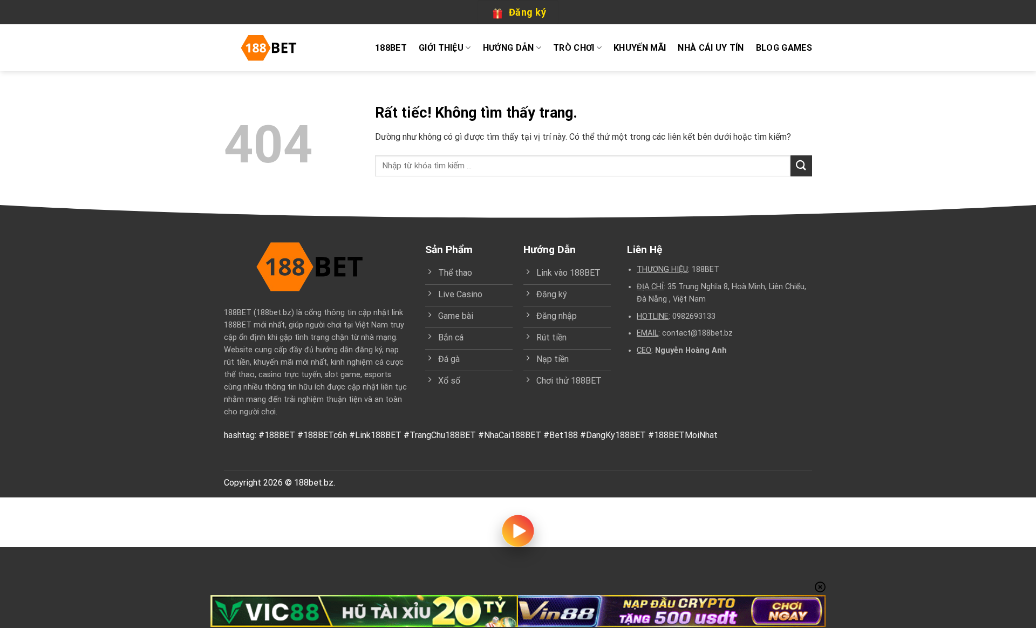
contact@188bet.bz (697, 333)
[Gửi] (801, 165)
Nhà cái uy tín (711, 48)
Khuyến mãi (640, 48)
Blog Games (784, 48)
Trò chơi (574, 48)
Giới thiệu (441, 48)
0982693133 (693, 316)
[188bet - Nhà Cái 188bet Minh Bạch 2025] (272, 48)
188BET (391, 48)
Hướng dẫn (508, 48)
